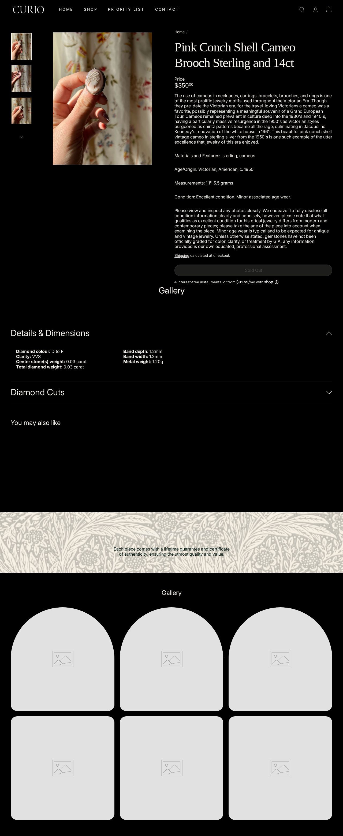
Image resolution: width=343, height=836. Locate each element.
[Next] (21, 136)
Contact (167, 9)
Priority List (126, 9)
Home (66, 9)
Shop (90, 9)
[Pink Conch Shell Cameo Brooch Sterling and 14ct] (35, 466)
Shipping (181, 255)
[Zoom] (102, 98)
